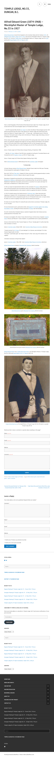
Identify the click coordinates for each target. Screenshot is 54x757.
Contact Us (7, 703)
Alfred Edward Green (9, 35)
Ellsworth (15, 175)
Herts (18, 173)
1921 (45, 35)
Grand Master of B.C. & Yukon (17, 40)
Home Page (7, 679)
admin (19, 31)
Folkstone (29, 193)
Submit (27, 472)
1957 (27, 40)
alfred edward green (32, 476)
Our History (7, 686)
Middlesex (12, 180)
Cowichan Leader (34, 161)
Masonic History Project (11, 699)
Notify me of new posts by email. (13, 542)
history (9, 476)
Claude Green (18, 38)
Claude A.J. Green (18, 155)
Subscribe (9, 622)
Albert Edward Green (9, 119)
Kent (34, 193)
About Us (6, 696)
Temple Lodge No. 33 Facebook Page (14, 572)
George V (37, 186)
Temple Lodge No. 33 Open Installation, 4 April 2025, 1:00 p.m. (19, 602)
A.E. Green (23, 130)
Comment (8, 454)
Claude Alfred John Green (23, 351)
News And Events (9, 682)
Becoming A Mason (9, 693)
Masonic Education (9, 689)
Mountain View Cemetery (25, 245)
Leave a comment (11, 478)
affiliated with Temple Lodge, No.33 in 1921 (14, 36)
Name (7, 433)
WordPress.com (30, 754)
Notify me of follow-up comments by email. (15, 540)
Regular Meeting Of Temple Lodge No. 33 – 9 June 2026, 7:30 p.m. (20, 589)
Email (7, 440)
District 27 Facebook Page (11, 579)
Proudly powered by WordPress (11, 754)
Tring (15, 173)
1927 (9, 38)
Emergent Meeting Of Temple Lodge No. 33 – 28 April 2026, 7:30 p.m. (20, 599)
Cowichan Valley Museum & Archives (34, 227)
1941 (47, 38)
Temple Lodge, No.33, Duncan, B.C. (16, 10)
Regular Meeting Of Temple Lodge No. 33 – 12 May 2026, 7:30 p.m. (20, 596)
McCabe (31, 208)
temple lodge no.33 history (17, 476)
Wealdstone (7, 180)
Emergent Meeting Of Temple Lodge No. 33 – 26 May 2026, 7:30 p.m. (20, 592)
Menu (49, 4)
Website (6, 447)
